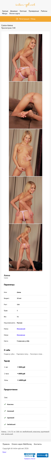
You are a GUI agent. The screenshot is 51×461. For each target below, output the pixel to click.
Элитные (23, 11)
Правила (6, 444)
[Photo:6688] (25, 57)
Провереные (34, 11)
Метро (4, 13)
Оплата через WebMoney (22, 444)
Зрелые (5, 11)
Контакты (38, 444)
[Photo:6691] (25, 200)
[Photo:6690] (25, 152)
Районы (44, 11)
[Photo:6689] (25, 105)
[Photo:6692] (25, 247)
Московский (21, 329)
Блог (4, 452)
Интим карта (14, 13)
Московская (21, 335)
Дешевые (14, 11)
